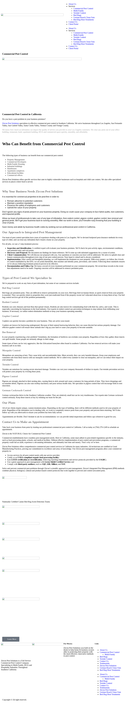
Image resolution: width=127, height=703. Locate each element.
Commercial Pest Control (83, 8)
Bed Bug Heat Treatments (83, 20)
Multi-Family (78, 11)
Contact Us (72, 22)
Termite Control (79, 13)
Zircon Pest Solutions (10, 123)
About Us (72, 4)
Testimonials (105, 663)
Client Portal (73, 24)
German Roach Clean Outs (84, 17)
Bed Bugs (77, 15)
